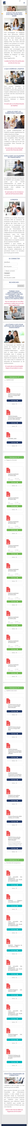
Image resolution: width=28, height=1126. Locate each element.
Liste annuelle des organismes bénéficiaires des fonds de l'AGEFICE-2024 (15, 923)
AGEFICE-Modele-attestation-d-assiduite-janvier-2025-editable (15, 418)
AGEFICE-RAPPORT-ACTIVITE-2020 (13, 570)
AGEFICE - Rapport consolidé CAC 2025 (15, 901)
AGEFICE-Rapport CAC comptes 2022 (15, 1035)
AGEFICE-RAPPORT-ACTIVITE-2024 (13, 474)
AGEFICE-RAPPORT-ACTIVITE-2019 (13, 594)
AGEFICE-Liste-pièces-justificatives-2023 (14, 796)
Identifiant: (7, 262)
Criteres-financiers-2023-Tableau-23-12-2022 (15, 817)
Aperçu (13, 404)
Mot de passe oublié (9, 277)
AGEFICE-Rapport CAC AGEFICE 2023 (15, 990)
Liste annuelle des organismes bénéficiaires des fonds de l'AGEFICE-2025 (15, 879)
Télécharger (13, 400)
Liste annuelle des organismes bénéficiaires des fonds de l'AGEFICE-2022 (15, 1013)
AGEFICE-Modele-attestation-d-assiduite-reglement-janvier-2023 (15, 774)
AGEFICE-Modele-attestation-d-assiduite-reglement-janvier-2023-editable (15, 751)
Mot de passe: (8, 266)
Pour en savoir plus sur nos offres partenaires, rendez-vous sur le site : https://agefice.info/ (14, 303)
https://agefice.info (9, 58)
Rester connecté (10, 271)
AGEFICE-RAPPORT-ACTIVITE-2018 (13, 617)
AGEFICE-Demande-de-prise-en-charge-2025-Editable (14, 395)
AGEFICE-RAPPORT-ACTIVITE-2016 (13, 665)
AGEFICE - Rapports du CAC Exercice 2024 (15, 945)
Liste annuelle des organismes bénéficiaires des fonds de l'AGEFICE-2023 (15, 968)
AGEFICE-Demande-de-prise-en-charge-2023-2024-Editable (14, 706)
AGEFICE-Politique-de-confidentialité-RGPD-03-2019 (14, 1057)
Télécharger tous (13, 377)
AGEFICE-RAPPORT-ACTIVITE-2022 (13, 522)
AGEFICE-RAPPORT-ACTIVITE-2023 (13, 498)
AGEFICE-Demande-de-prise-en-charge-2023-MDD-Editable (14, 838)
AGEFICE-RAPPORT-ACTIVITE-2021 (13, 546)
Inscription (7, 275)
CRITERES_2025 (12, 438)
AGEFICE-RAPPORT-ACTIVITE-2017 (13, 641)
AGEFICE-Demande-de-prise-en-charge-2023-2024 (14, 728)
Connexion (7, 273)
